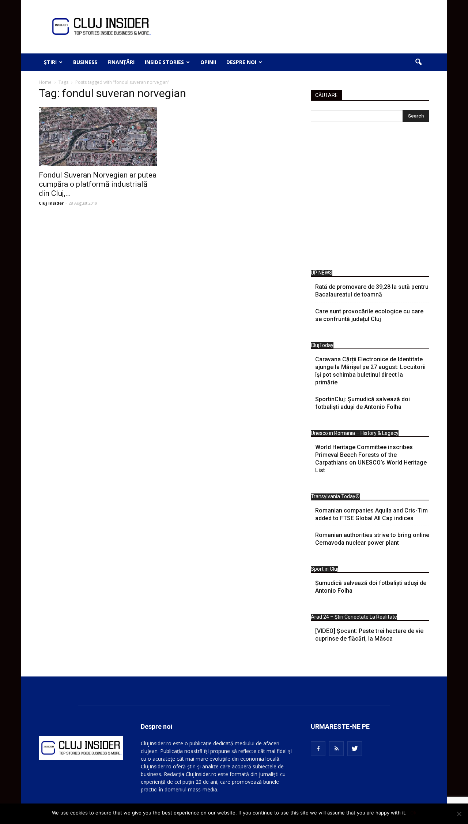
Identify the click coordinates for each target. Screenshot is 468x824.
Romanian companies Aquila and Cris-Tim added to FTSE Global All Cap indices (371, 514)
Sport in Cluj (324, 569)
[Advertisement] (370, 197)
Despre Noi (241, 62)
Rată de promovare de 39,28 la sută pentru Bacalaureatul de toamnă (372, 290)
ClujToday (322, 345)
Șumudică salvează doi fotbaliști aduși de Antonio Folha (370, 586)
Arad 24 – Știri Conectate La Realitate (354, 617)
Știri (50, 62)
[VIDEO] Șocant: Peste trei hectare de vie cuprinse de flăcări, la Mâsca (369, 634)
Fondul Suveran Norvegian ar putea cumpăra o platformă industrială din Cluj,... (97, 184)
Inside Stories (164, 62)
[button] (418, 62)
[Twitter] (354, 748)
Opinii (208, 62)
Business (85, 62)
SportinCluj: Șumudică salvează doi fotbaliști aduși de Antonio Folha (362, 403)
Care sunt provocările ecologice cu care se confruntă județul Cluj (369, 315)
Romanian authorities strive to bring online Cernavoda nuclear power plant (372, 539)
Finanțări (121, 62)
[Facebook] (318, 748)
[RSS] (336, 748)
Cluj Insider (51, 203)
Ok (413, 813)
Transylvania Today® (335, 496)
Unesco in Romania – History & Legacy (355, 433)
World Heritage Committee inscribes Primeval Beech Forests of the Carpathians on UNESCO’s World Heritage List (371, 459)
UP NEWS (321, 273)
